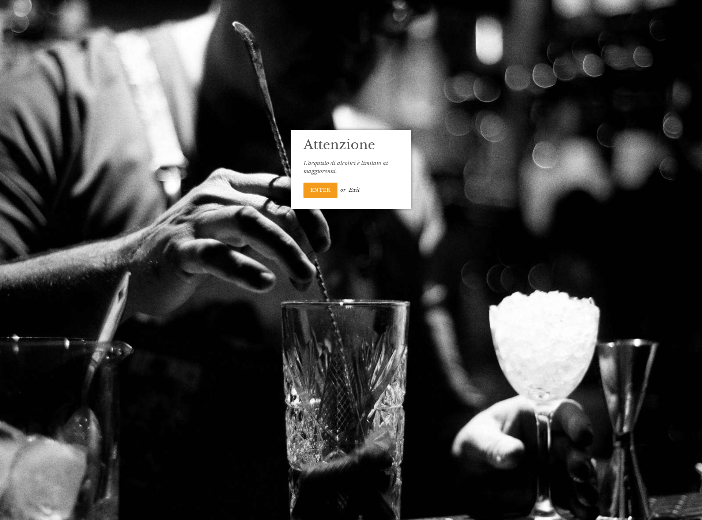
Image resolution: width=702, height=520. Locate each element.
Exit (354, 189)
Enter (320, 190)
